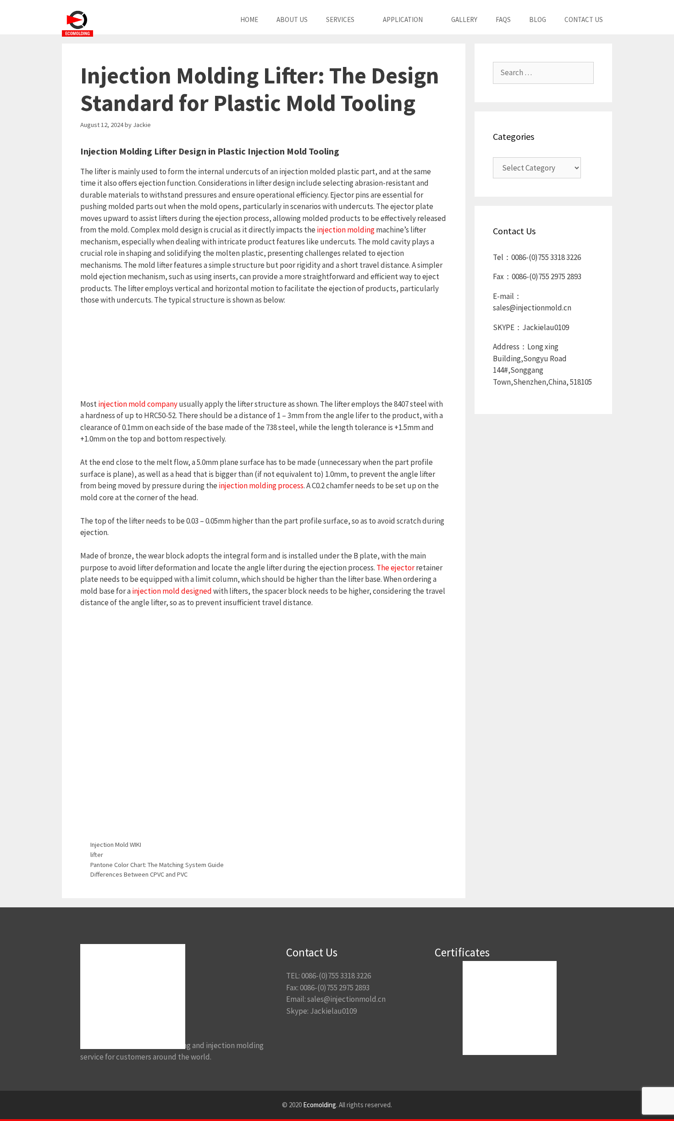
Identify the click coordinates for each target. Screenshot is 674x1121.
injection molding (346, 230)
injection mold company (137, 404)
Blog (537, 19)
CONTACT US (583, 19)
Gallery (464, 19)
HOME (249, 19)
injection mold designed (172, 591)
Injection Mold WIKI (115, 844)
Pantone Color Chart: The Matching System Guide (157, 865)
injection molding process (261, 485)
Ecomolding (319, 1104)
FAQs (503, 19)
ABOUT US (292, 19)
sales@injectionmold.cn (346, 999)
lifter (96, 854)
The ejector (395, 568)
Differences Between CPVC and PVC (139, 874)
